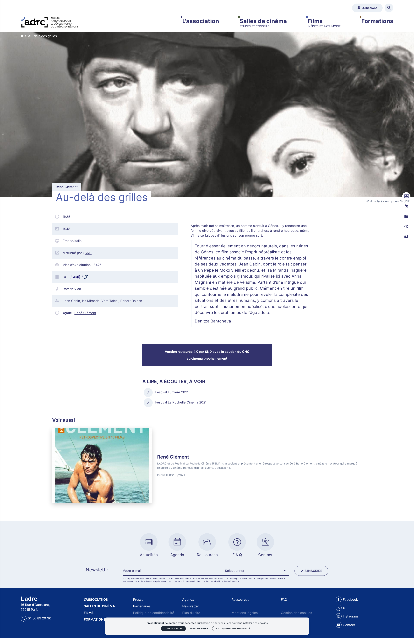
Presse (138, 600)
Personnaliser (199, 628)
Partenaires (142, 606)
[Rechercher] (389, 8)
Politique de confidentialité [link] (233, 628)
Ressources (240, 600)
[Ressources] (406, 216)
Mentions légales (245, 613)
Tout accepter (173, 628)
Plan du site (191, 613)
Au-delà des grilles (42, 36)
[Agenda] (406, 206)
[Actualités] (406, 196)
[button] (255, 571)
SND (88, 253)
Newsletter (190, 606)
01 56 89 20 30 (39, 618)
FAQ (284, 600)
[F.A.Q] (406, 226)
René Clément (85, 313)
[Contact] (406, 236)
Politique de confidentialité (227, 581)
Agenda (188, 600)
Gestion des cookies (296, 613)
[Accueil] (50, 21)
